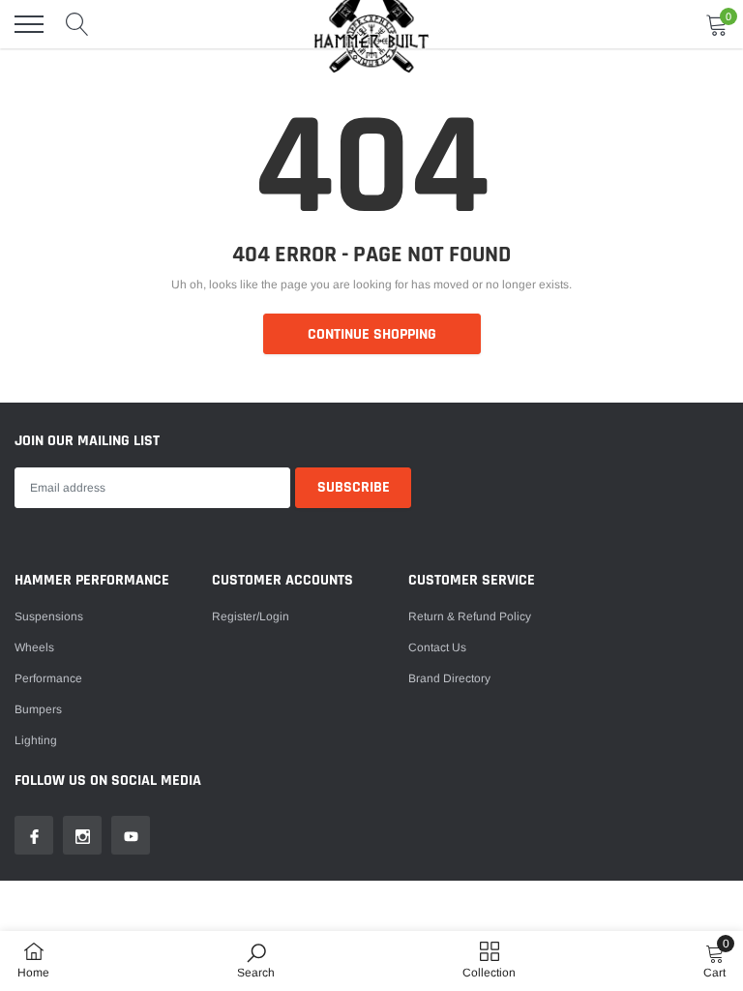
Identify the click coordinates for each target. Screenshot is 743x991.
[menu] (29, 24)
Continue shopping (372, 334)
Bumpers (38, 709)
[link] (34, 835)
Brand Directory (449, 678)
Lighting (36, 740)
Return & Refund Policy (469, 616)
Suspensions (49, 616)
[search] (77, 24)
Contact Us (437, 647)
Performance (48, 678)
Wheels (34, 647)
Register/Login (250, 616)
